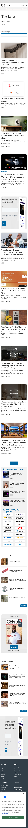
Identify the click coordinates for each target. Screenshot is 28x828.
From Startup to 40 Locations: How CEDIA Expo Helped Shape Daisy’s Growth (17, 501)
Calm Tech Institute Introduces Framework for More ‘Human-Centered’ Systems (13, 404)
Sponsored (4, 453)
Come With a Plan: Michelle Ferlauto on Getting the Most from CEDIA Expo (17, 483)
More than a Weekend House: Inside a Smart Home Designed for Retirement (17, 667)
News (3, 73)
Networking (16, 767)
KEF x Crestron (9, 8)
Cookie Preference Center (13, 821)
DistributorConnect (17, 8)
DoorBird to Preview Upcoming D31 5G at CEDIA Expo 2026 (14, 328)
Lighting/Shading (17, 774)
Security (15, 776)
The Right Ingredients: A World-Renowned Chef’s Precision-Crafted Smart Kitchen (17, 704)
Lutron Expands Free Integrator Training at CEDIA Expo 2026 (13, 62)
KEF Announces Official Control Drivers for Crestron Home (12, 135)
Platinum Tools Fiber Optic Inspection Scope (15, 570)
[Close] (24, 794)
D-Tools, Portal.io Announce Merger (12, 99)
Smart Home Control (18, 770)
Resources (3, 774)
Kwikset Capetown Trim (14, 561)
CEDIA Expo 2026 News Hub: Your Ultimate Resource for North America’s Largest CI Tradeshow (17, 474)
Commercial (16, 768)
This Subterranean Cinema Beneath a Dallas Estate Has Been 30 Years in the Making (18, 685)
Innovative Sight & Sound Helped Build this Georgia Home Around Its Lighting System (17, 694)
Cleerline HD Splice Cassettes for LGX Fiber (16, 589)
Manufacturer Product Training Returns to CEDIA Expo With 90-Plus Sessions (12, 252)
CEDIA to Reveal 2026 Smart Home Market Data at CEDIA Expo (13, 290)
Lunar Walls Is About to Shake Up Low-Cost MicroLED (17, 491)
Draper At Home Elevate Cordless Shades (17, 598)
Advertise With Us (4, 785)
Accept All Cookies (13, 817)
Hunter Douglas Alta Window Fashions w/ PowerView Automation (17, 579)
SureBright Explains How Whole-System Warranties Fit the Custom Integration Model (13, 365)
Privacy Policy (5, 813)
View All (23, 605)
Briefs (2, 768)
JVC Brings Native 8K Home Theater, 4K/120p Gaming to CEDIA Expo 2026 (12, 176)
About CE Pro (3, 787)
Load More (14, 463)
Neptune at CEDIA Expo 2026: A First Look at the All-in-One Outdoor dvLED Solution (13, 442)
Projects (2, 772)
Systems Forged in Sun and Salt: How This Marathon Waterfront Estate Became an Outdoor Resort (18, 676)
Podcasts (2, 778)
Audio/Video (16, 772)
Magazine (3, 789)
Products (2, 770)
